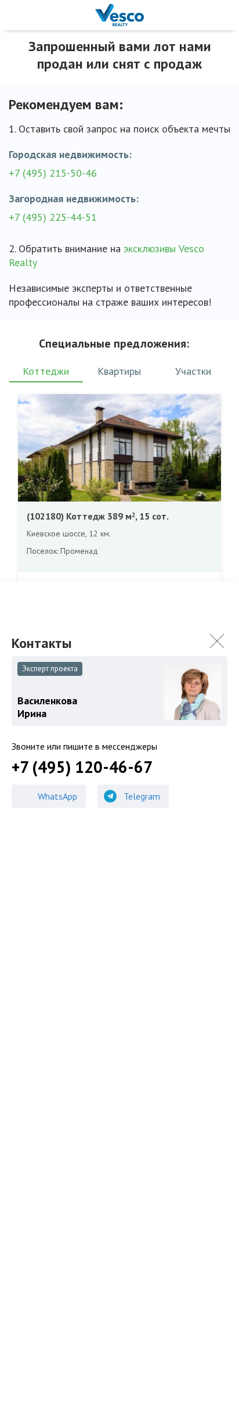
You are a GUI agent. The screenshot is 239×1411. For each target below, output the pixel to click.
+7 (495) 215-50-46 (53, 173)
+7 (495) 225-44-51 (53, 217)
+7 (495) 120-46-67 (82, 767)
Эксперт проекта (50, 669)
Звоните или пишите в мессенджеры (84, 746)
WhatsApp (57, 796)
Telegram (142, 796)
